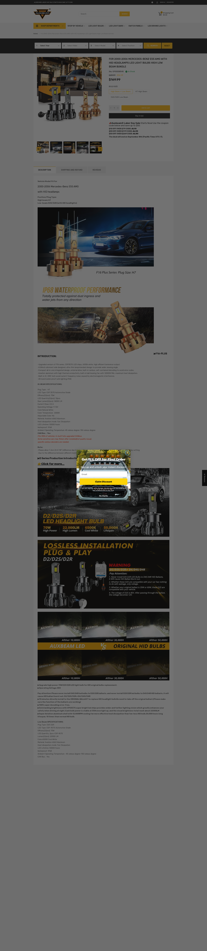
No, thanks (103, 495)
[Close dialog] (127, 453)
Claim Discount (103, 481)
